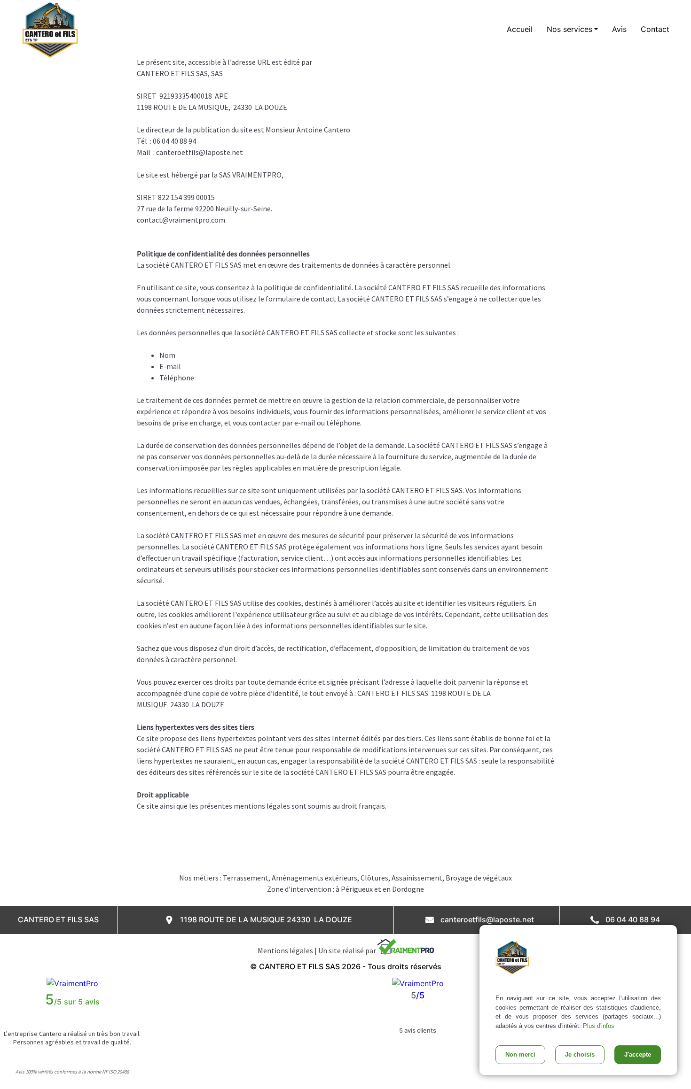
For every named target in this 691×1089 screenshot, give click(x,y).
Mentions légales (285, 950)
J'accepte (637, 1054)
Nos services (569, 29)
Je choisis (580, 1054)
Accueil (520, 29)
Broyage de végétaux (479, 877)
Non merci (520, 1054)
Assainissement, (419, 877)
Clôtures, (376, 877)
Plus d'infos (598, 1025)
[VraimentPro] (72, 983)
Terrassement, (247, 877)
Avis (619, 29)
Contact (655, 29)
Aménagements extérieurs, (316, 877)
